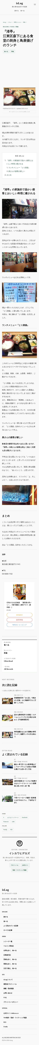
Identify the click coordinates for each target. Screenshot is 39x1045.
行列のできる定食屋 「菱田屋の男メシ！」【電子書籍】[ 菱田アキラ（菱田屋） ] (19, 605)
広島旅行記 (7, 955)
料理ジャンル (17, 22)
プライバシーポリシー (11, 1002)
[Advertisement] (19, 68)
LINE (13, 821)
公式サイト (25, 865)
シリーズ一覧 (8, 941)
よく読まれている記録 (11, 926)
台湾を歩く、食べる (10, 950)
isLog (4, 22)
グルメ (10, 22)
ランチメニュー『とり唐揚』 (19, 167)
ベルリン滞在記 (9, 946)
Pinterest (6, 821)
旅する (17, 11)
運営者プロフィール (10, 984)
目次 (16, 156)
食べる (22, 11)
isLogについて (8, 979)
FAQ (5, 997)
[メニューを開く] (35, 4)
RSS (11, 829)
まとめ (8, 175)
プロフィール (14, 865)
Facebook (24, 817)
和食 (24, 22)
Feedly (5, 829)
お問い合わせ (8, 993)
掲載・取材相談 (9, 988)
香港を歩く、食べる (10, 964)
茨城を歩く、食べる (10, 959)
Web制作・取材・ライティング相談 (15, 1017)
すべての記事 (8, 930)
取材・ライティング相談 (19, 870)
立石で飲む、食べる (10, 968)
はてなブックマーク (13, 817)
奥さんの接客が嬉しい (16, 171)
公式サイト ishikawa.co (11, 1013)
